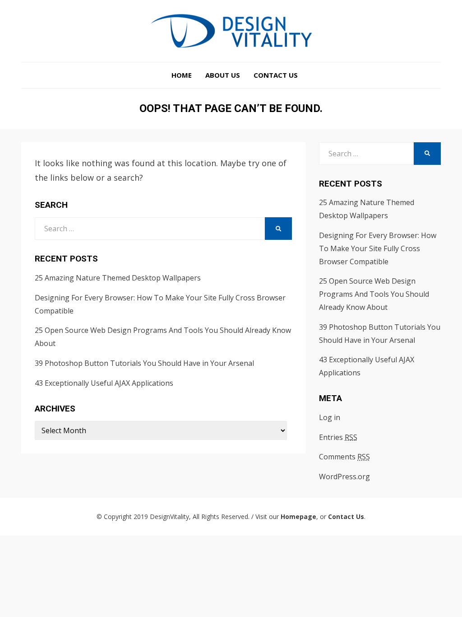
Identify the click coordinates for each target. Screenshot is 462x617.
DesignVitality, (170, 516)
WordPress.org (344, 476)
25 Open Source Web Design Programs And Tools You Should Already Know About (374, 294)
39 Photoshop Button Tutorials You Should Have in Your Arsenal (144, 363)
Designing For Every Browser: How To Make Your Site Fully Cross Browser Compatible (377, 248)
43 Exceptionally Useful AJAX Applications (104, 383)
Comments (344, 457)
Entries (338, 437)
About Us (222, 74)
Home (181, 74)
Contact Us (276, 74)
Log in (329, 417)
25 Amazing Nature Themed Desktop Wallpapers (118, 278)
